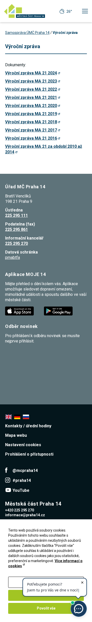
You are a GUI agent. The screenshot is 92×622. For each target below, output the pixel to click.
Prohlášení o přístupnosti (29, 454)
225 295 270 (16, 243)
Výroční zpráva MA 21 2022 (31, 89)
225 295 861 (16, 229)
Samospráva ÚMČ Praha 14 (27, 33)
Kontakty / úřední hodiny (28, 426)
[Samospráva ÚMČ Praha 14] (24, 11)
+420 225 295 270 (19, 510)
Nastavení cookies (23, 444)
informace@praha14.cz (25, 515)
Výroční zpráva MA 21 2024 (31, 73)
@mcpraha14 (25, 470)
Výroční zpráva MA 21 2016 (31, 138)
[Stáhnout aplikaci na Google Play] (59, 310)
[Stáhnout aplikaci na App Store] (20, 310)
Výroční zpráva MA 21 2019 (31, 113)
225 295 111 (16, 215)
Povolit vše (46, 608)
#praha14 (22, 480)
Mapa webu (16, 435)
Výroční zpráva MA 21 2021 (31, 97)
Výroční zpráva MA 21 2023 (31, 81)
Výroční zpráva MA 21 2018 (31, 122)
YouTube (21, 490)
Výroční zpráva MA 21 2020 (31, 105)
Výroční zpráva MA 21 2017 (31, 130)
